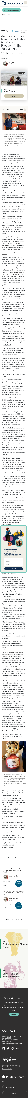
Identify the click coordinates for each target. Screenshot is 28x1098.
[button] (13, 552)
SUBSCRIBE (13, 568)
